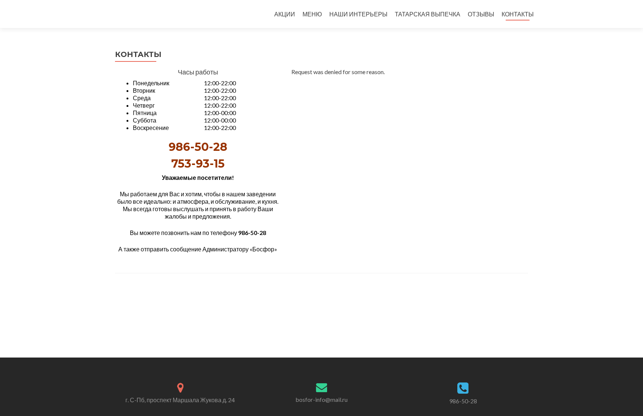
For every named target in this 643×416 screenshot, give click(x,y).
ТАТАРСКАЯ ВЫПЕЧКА (427, 14)
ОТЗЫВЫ (481, 14)
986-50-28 (463, 400)
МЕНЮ (312, 14)
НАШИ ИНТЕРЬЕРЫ (358, 14)
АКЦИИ (284, 14)
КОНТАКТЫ (518, 14)
